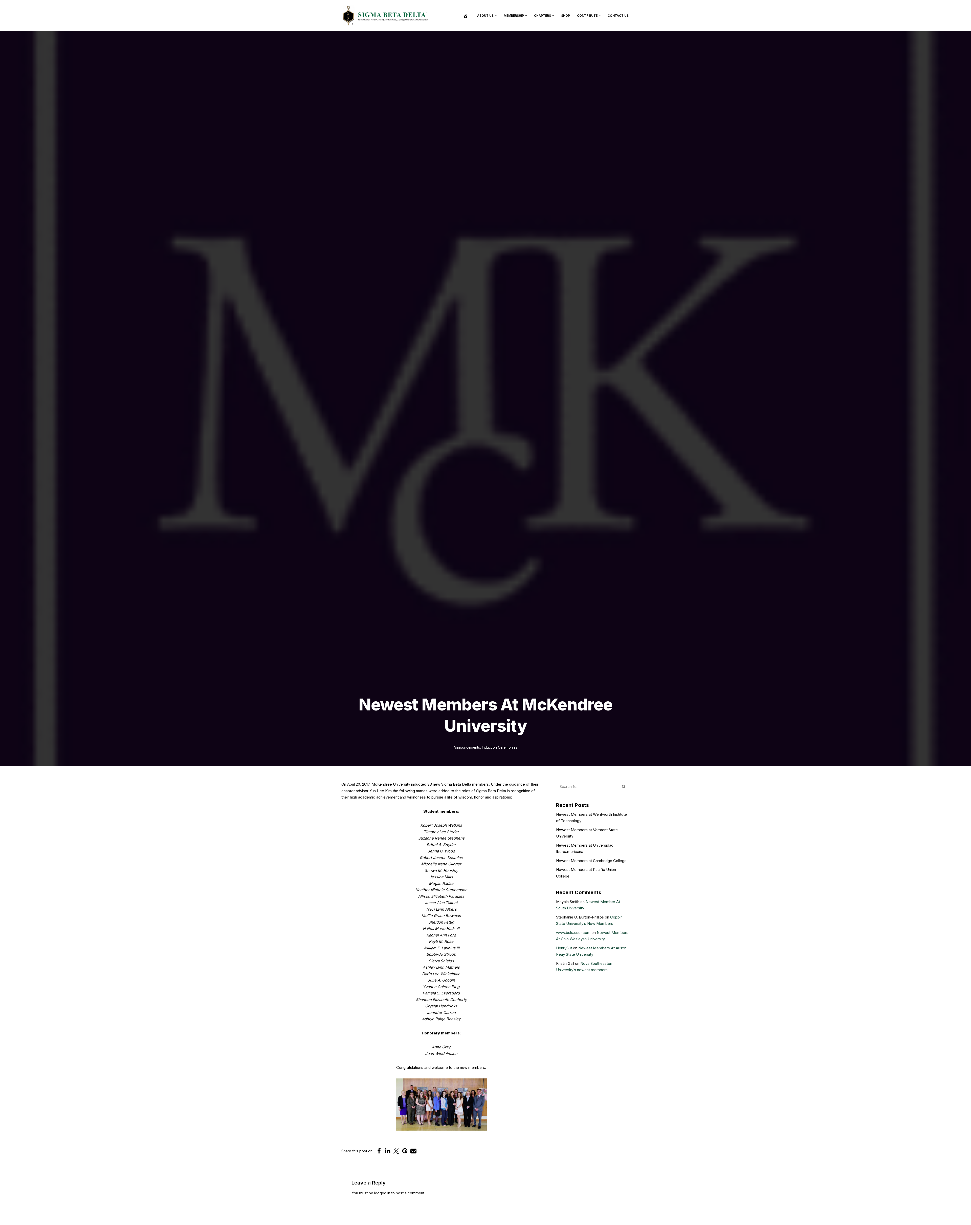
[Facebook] (379, 1151)
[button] (496, 15)
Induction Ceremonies (499, 747)
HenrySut (564, 948)
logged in (382, 1193)
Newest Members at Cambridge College (591, 860)
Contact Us (618, 15)
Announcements (467, 747)
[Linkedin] (388, 1151)
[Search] (624, 786)
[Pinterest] (405, 1151)
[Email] (413, 1151)
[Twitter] (396, 1151)
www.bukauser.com (573, 932)
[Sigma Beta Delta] (386, 15)
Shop (565, 15)
